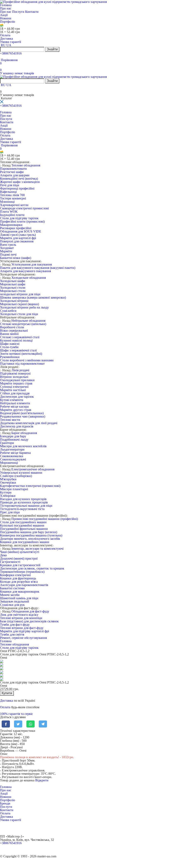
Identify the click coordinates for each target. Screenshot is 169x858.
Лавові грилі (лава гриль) (18, 234)
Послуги (18, 11)
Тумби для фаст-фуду (15, 624)
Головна (6, 5)
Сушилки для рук (12, 604)
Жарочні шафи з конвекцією (20, 182)
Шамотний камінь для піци (19, 598)
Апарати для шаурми (14, 175)
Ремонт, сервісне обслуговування (23, 638)
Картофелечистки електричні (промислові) (30, 486)
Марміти (6, 251)
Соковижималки (11, 456)
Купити (7, 693)
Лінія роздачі (20, 370)
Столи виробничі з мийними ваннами (27, 360)
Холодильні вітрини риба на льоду (24, 307)
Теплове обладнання (25, 165)
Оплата (5, 35)
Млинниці (7, 201)
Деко (3, 555)
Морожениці (9, 462)
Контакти (32, 11)
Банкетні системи (12, 588)
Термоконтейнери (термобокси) (22, 571)
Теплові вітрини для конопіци (21, 618)
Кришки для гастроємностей (20, 565)
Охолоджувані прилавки (17, 380)
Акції (4, 15)
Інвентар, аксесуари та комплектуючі (37, 548)
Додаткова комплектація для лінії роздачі (28, 423)
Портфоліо (7, 21)
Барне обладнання (24, 433)
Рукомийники (10, 357)
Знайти (52, 49)
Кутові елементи (11, 400)
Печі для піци (9, 185)
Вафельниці (8, 191)
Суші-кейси (8, 310)
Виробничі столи (12, 327)
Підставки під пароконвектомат (22, 363)
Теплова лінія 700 (12, 195)
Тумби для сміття (12, 634)
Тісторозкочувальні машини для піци (26, 505)
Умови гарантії (10, 42)
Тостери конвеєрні (13, 198)
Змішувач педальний (14, 601)
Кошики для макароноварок (19, 591)
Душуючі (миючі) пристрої (19, 558)
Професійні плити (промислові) (22, 221)
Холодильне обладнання (28, 277)
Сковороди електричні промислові (24, 208)
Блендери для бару (13, 436)
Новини (5, 18)
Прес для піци (10, 512)
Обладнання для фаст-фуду (30, 611)
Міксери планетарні (14, 489)
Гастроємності (10, 562)
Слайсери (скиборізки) (16, 476)
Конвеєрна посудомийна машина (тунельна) (31, 535)
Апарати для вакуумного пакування (25, 271)
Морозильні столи (13, 291)
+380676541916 (11, 53)
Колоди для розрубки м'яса (19, 581)
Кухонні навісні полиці (16, 340)
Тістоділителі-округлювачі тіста (22, 509)
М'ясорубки (8, 479)
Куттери (6, 492)
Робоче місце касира (14, 406)
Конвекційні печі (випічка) (19, 178)
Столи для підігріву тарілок (19, 218)
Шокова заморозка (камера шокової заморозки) (33, 297)
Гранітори (7, 443)
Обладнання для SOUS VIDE (20, 231)
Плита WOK (9, 211)
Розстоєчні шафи (12, 172)
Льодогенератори (12, 449)
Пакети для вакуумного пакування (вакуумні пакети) (37, 267)
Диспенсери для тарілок (17, 396)
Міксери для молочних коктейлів (23, 446)
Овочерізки (8, 482)
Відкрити (41, 780)
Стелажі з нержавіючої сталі (19, 337)
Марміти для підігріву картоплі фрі (24, 631)
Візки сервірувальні (14, 330)
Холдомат (7, 248)
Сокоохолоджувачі (13, 459)
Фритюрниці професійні (17, 188)
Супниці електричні (14, 386)
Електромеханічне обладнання (32, 469)
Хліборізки (7, 495)
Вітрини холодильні (14, 377)
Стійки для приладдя (14, 393)
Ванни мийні (9, 334)
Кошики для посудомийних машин (24, 542)
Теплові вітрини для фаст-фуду (21, 628)
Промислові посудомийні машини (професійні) (44, 519)
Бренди (5, 803)
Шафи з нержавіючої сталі (18, 350)
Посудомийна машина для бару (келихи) (28, 532)
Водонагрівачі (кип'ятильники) (22, 413)
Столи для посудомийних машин (23, 522)
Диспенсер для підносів (16, 426)
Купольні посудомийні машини (22, 525)
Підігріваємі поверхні (15, 373)
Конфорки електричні (15, 575)
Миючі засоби (10, 595)
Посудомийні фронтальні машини (24, 528)
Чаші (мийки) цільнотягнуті (19, 552)
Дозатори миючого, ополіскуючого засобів (30, 538)
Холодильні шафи (12, 281)
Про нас (6, 8)
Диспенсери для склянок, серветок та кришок (32, 568)
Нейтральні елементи (15, 403)
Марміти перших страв (16, 383)
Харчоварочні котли (14, 205)
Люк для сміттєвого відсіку (19, 614)
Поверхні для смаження (16, 241)
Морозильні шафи (12, 284)
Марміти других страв (15, 410)
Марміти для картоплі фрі (18, 238)
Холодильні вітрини (14, 301)
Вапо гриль (8, 244)
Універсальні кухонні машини (21, 472)
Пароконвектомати (13, 168)
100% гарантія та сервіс (16, 714)
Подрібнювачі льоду (14, 439)
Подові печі (8, 254)
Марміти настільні (13, 390)
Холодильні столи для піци (19, 314)
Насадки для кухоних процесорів (23, 499)
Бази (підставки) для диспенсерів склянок (29, 621)
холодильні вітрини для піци (20, 294)
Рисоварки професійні (15, 228)
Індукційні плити (12, 215)
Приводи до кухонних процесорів (24, 502)
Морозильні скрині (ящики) (19, 304)
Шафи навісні (9, 343)
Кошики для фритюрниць (18, 578)
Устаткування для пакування (31, 264)
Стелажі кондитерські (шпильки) (23, 324)
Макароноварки (11, 225)
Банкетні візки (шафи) (15, 258)
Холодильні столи (12, 287)
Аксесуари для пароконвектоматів (24, 585)
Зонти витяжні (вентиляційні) (21, 353)
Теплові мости (10, 419)
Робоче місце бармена (15, 453)
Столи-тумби (9, 347)
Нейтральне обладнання (28, 320)
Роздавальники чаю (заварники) (22, 416)
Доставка (6, 38)
